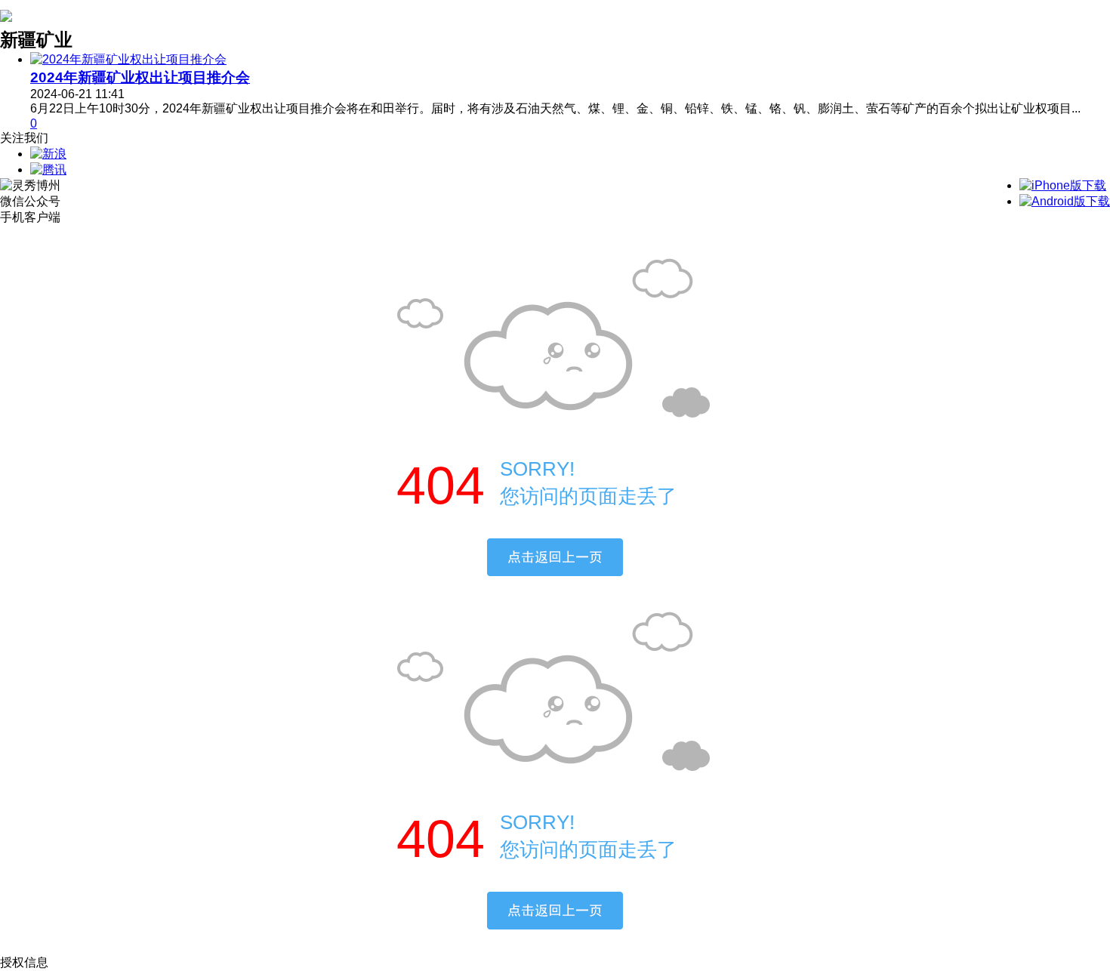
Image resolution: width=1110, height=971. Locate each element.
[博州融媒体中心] (6, 13)
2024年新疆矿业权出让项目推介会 (140, 77)
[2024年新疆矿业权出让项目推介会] (128, 59)
